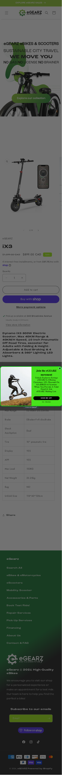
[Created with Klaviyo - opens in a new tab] (30, 407)
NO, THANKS (46, 402)
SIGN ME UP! (46, 398)
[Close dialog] (60, 368)
